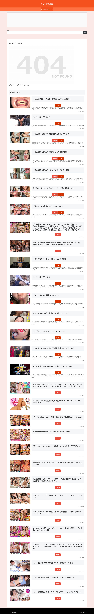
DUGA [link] (57, 105)
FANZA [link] (55, 140)
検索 (8, 30)
